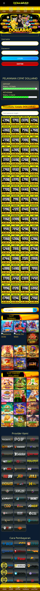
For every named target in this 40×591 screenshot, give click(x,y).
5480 (15, 286)
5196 (6, 227)
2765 (34, 217)
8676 (34, 167)
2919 (34, 187)
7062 (5, 236)
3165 (15, 266)
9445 (24, 207)
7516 (25, 148)
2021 (25, 276)
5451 (34, 197)
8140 (25, 227)
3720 (6, 296)
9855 (24, 266)
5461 (25, 316)
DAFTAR (20, 66)
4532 (6, 157)
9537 (15, 187)
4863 (5, 148)
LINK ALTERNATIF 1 (20, 79)
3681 (6, 167)
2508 (5, 197)
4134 (34, 138)
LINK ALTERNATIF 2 (20, 85)
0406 (15, 177)
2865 (34, 276)
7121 (34, 246)
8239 (15, 157)
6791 (25, 197)
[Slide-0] (16, 30)
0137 (6, 177)
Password (5, 51)
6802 (34, 306)
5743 (34, 207)
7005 (24, 157)
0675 (24, 138)
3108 (25, 306)
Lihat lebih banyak (28, 334)
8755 (24, 217)
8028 (5, 217)
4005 (15, 167)
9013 (25, 256)
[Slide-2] (23, 30)
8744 (34, 266)
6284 (34, 256)
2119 (15, 217)
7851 (34, 286)
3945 (34, 177)
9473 (34, 227)
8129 (15, 306)
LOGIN (20, 61)
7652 (15, 246)
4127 (15, 227)
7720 (6, 207)
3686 (15, 276)
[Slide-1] (20, 30)
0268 (24, 177)
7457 (34, 296)
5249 (5, 266)
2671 (34, 236)
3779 (25, 187)
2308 (15, 148)
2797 (6, 187)
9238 (24, 246)
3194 (15, 207)
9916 (34, 157)
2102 (34, 316)
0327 (24, 296)
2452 (15, 296)
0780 (5, 316)
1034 (15, 316)
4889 (5, 286)
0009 (15, 236)
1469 (25, 236)
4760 (34, 148)
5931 (25, 167)
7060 (5, 256)
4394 (5, 138)
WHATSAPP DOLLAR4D (20, 74)
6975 (15, 197)
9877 (24, 286)
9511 (6, 246)
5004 (15, 256)
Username (5, 42)
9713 (15, 138)
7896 (5, 306)
